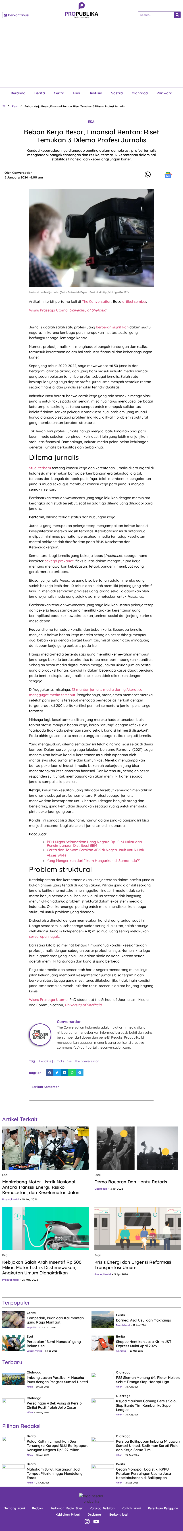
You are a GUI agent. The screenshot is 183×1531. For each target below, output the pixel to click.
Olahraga (140, 93)
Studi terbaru (40, 468)
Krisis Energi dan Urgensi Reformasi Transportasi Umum (132, 1264)
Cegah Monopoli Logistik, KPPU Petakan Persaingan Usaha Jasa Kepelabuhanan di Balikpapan (143, 1473)
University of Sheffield (87, 310)
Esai (76, 93)
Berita (39, 93)
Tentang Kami (14, 1508)
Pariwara (164, 93)
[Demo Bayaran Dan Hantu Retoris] (137, 1148)
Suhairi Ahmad (34, 1350)
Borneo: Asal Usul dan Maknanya (143, 1320)
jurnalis (59, 1061)
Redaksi (37, 1508)
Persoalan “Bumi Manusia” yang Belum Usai (54, 1343)
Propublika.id (10, 1199)
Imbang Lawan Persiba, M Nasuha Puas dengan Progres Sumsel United (57, 1379)
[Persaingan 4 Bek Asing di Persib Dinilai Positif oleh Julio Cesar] (13, 1404)
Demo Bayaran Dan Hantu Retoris (130, 1182)
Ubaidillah (100, 1188)
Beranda (18, 93)
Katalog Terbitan (102, 1508)
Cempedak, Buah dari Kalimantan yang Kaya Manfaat (55, 1320)
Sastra (117, 93)
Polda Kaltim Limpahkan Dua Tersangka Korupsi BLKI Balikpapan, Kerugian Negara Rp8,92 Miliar (57, 1445)
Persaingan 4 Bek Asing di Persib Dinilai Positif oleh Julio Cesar (54, 1405)
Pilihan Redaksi (21, 1426)
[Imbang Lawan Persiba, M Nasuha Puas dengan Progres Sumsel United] (13, 1378)
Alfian (30, 1386)
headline (45, 1061)
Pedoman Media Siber (67, 1508)
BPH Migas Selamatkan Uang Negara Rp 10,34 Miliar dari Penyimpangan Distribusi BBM (94, 844)
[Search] (177, 15)
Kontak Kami (131, 1508)
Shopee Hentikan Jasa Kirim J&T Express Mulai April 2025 (143, 1343)
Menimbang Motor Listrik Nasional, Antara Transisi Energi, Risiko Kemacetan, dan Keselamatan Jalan (40, 1187)
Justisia (95, 93)
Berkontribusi (118, 1514)
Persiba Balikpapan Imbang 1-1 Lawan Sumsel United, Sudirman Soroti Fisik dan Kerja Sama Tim (148, 1445)
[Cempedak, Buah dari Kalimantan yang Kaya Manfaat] (13, 1319)
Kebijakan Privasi (68, 1514)
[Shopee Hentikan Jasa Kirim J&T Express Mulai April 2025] (103, 1342)
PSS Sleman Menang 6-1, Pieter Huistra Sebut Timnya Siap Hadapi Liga (148, 1379)
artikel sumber (134, 301)
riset (70, 1061)
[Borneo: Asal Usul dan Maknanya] (103, 1319)
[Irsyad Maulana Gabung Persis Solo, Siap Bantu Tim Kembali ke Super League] (103, 1404)
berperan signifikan (112, 327)
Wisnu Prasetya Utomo (48, 310)
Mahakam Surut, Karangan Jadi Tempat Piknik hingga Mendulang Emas (55, 1473)
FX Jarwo (121, 1350)
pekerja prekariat (59, 561)
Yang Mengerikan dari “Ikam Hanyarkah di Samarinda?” (93, 860)
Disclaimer (94, 1514)
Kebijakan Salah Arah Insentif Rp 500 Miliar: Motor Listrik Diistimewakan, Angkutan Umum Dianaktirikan (41, 1267)
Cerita (59, 93)
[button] (49, 1072)
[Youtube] (96, 1521)
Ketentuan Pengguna (163, 1508)
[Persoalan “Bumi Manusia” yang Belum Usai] (13, 1342)
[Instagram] (87, 1521)
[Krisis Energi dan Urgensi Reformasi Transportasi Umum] (137, 1228)
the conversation (87, 1061)
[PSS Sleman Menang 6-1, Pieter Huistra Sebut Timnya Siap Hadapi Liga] (103, 1378)
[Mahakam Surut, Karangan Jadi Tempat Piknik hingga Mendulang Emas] (13, 1472)
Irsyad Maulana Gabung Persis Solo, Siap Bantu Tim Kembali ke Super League (146, 1405)
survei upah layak (44, 936)
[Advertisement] (91, 54)
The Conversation (96, 301)
